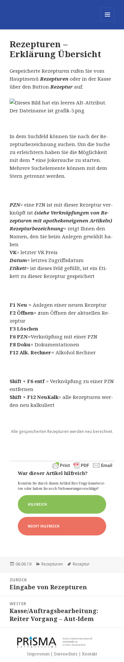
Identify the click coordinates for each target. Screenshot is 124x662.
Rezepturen (52, 564)
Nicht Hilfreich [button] (44, 526)
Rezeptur (81, 564)
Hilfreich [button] (37, 504)
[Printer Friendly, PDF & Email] (82, 465)
